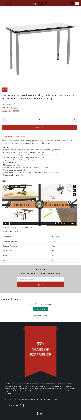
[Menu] (3, 3)
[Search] (72, 3)
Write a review (40, 309)
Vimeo (29, 227)
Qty (3, 115)
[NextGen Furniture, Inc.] (40, 3)
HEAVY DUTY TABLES (9, 227)
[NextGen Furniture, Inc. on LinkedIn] (41, 414)
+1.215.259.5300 (13, 406)
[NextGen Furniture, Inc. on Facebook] (37, 414)
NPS (22, 227)
